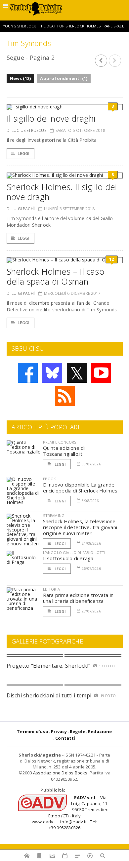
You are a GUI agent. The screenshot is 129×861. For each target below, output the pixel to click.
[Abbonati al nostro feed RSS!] (65, 396)
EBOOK (49, 479)
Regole (77, 731)
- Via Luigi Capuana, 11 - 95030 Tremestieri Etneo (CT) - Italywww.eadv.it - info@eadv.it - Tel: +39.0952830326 (71, 813)
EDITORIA (51, 589)
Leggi (24, 153)
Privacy (59, 731)
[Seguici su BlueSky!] (52, 373)
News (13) (20, 78)
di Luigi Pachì (21, 209)
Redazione (100, 731)
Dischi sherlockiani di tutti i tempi (49, 695)
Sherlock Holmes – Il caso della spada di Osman (55, 276)
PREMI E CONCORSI (60, 442)
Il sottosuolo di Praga (68, 558)
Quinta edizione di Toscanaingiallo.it (64, 451)
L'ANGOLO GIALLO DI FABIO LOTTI (74, 552)
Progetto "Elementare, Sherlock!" (49, 665)
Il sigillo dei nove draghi (51, 118)
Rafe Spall (114, 26)
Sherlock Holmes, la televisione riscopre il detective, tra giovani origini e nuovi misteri (80, 527)
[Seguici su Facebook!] (28, 373)
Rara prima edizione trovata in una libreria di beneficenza (78, 598)
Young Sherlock (19, 26)
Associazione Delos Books (60, 773)
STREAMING (54, 515)
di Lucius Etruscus (26, 130)
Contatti (65, 738)
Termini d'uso (32, 731)
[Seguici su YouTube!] (101, 373)
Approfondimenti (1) (63, 78)
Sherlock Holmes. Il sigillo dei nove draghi (62, 191)
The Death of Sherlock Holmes (69, 26)
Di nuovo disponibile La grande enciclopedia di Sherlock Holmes (80, 487)
